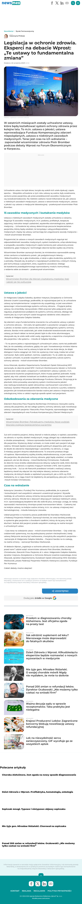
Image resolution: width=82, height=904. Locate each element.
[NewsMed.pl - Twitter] (37, 883)
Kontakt (14, 891)
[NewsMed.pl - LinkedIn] (62, 3)
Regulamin (39, 891)
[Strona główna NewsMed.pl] (11, 3)
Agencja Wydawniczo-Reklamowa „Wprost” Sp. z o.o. (46, 896)
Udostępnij (61, 591)
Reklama (26, 891)
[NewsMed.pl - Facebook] (52, 3)
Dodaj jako (38, 598)
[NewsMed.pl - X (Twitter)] (57, 3)
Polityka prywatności (60, 891)
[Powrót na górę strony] (41, 875)
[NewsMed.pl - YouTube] (67, 3)
